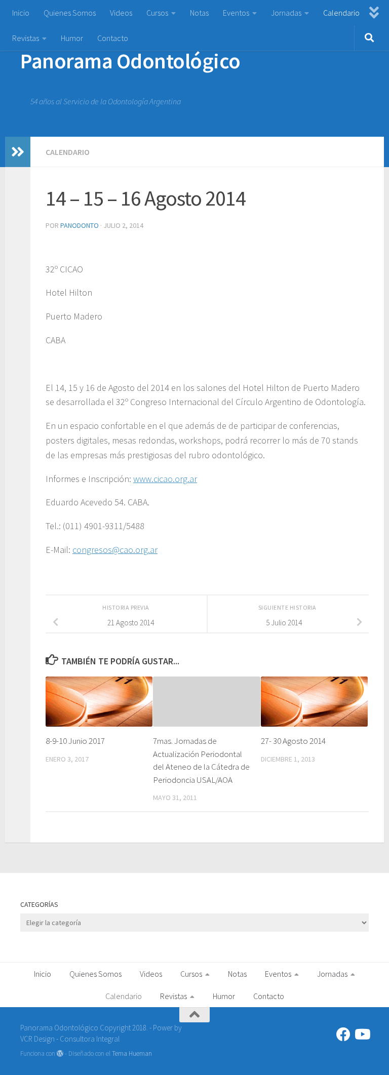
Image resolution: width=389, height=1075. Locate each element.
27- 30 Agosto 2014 (293, 740)
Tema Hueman (132, 1053)
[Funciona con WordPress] (60, 1053)
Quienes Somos (70, 13)
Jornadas (286, 13)
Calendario (341, 13)
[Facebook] (343, 1034)
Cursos (157, 13)
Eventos (236, 13)
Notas (199, 13)
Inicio (20, 13)
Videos (121, 13)
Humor (72, 38)
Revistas (25, 38)
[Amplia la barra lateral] (17, 152)
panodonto (79, 225)
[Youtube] (362, 1034)
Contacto (112, 38)
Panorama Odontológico (130, 61)
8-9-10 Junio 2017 (75, 740)
